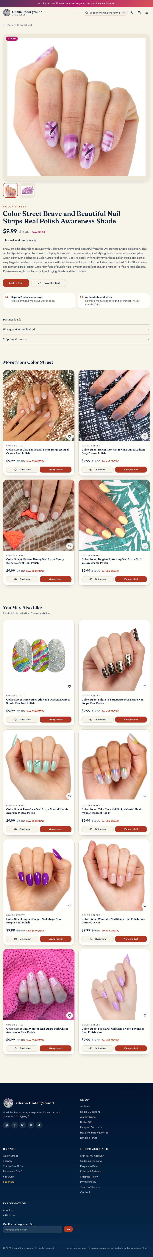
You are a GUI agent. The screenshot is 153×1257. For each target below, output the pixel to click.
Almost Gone (88, 1117)
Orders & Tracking (91, 1161)
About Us (8, 1210)
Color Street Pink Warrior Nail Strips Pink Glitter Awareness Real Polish (37, 1030)
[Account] (131, 12)
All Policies (9, 1215)
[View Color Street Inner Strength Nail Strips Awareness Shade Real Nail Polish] (38, 655)
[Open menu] (146, 12)
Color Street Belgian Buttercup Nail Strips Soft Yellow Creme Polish (112, 561)
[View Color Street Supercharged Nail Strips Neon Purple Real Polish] (38, 875)
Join (68, 1229)
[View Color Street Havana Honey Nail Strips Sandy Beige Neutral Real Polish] (38, 515)
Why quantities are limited (19, 329)
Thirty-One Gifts (13, 1166)
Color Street (10, 1155)
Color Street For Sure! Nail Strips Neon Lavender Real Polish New (113, 1030)
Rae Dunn (8, 1176)
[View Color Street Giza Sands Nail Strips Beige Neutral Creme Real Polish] (38, 405)
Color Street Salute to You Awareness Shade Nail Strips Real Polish (112, 701)
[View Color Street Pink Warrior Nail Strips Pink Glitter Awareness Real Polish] (38, 984)
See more (10, 1181)
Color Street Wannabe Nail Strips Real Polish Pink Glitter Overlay (113, 920)
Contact (85, 1192)
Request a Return (90, 1166)
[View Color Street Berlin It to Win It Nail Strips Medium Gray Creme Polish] (114, 405)
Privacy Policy (88, 1181)
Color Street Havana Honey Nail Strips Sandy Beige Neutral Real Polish (35, 561)
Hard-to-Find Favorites (94, 1132)
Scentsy (7, 1161)
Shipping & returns (15, 339)
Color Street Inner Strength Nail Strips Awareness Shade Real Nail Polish (38, 701)
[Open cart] (139, 12)
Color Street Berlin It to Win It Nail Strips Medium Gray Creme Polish (113, 451)
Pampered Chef (12, 1171)
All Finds (85, 1106)
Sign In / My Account (92, 1155)
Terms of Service (90, 1187)
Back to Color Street (19, 25)
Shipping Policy (89, 1176)
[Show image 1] (10, 190)
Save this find (52, 283)
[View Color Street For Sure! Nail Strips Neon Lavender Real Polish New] (114, 984)
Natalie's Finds (88, 1137)
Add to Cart (16, 283)
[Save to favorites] (69, 436)
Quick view (25, 469)
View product (56, 469)
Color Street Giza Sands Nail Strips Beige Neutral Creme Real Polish (37, 451)
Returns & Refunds (91, 1171)
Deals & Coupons (90, 1111)
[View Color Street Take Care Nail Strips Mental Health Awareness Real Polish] (38, 765)
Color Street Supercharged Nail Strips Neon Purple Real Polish (34, 920)
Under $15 (86, 1122)
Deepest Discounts (91, 1127)
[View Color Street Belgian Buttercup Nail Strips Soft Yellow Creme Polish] (114, 515)
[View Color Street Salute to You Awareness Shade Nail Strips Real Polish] (114, 655)
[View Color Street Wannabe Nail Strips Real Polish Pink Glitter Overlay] (114, 875)
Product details (12, 319)
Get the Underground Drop (19, 1224)
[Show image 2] (27, 190)
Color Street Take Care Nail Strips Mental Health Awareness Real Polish (37, 811)
